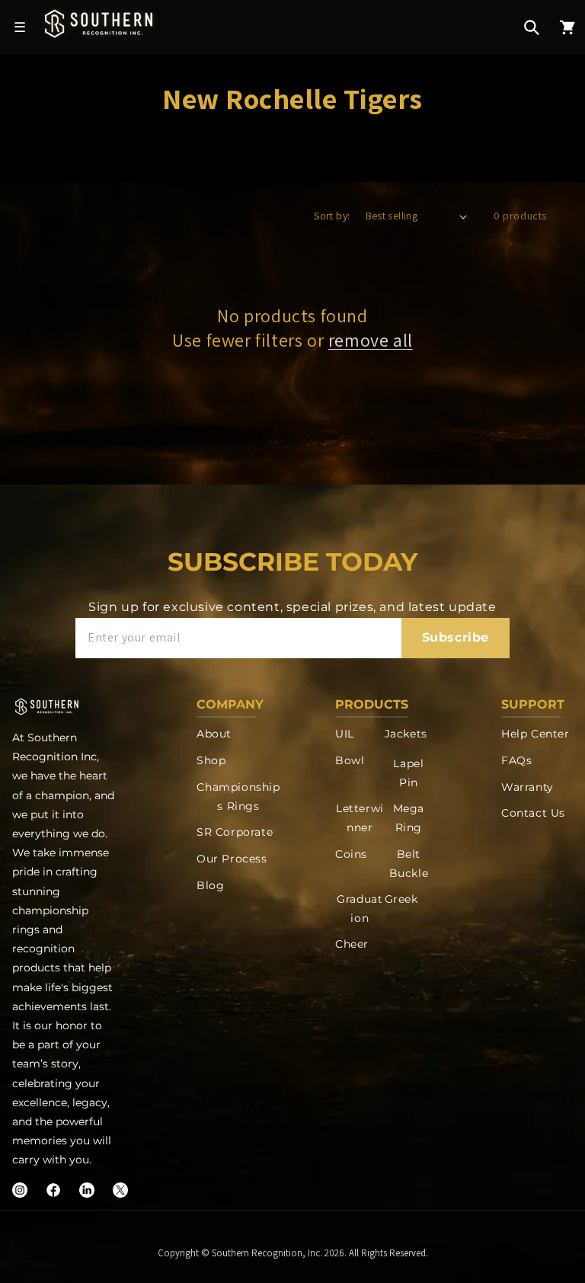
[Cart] (567, 27)
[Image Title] (19, 1190)
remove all (370, 340)
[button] (531, 27)
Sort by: (332, 215)
